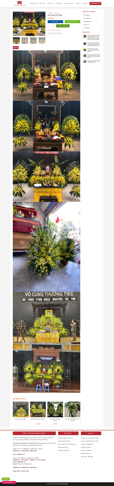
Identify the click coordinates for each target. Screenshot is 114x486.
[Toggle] (99, 15)
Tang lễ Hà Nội (64, 484)
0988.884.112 (21, 454)
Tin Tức (78, 3)
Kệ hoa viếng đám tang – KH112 (72, 419)
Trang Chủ (33, 3)
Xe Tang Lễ (87, 27)
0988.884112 (16, 451)
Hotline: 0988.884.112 (9, 482)
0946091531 (16, 460)
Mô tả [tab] (16, 47)
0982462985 (24, 451)
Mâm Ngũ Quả (87, 21)
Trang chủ (50, 13)
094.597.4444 (25, 471)
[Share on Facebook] (49, 33)
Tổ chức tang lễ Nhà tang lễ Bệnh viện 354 (93, 61)
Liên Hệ (85, 3)
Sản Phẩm (58, 3)
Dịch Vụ (49, 3)
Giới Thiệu (42, 3)
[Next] (42, 23)
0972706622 (24, 460)
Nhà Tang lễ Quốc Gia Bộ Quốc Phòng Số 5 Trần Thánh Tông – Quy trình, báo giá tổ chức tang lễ (93, 37)
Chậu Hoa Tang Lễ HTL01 (55, 419)
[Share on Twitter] (52, 33)
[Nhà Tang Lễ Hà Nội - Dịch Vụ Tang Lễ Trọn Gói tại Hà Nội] (19, 3)
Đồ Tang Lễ (87, 15)
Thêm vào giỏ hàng (63, 25)
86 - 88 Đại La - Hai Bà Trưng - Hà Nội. (28, 458)
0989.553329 (33, 451)
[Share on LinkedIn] (60, 33)
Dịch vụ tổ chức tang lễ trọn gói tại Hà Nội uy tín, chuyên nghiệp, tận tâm (93, 44)
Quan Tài (86, 24)
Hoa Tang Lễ (87, 18)
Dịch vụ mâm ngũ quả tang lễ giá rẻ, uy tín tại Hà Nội (93, 50)
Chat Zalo (5, 479)
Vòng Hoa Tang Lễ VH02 (38, 419)
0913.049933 (41, 460)
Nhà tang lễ (69, 3)
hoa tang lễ (52, 30)
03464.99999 (16, 471)
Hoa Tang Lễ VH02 (20, 419)
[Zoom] (14, 34)
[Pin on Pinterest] (57, 33)
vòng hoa (58, 30)
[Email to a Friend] (54, 33)
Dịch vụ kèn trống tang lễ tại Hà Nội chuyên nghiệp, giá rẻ (93, 56)
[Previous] (15, 23)
